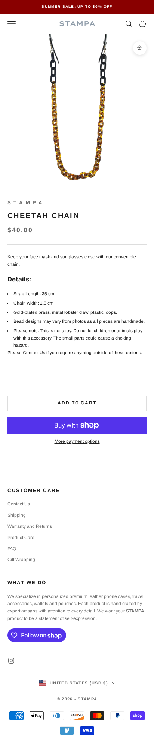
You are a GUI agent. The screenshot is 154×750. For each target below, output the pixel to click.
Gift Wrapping (21, 559)
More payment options (77, 441)
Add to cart (77, 403)
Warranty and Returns (29, 526)
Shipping (16, 515)
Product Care (20, 537)
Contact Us (34, 352)
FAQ (11, 548)
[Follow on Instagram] (11, 660)
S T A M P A (25, 202)
